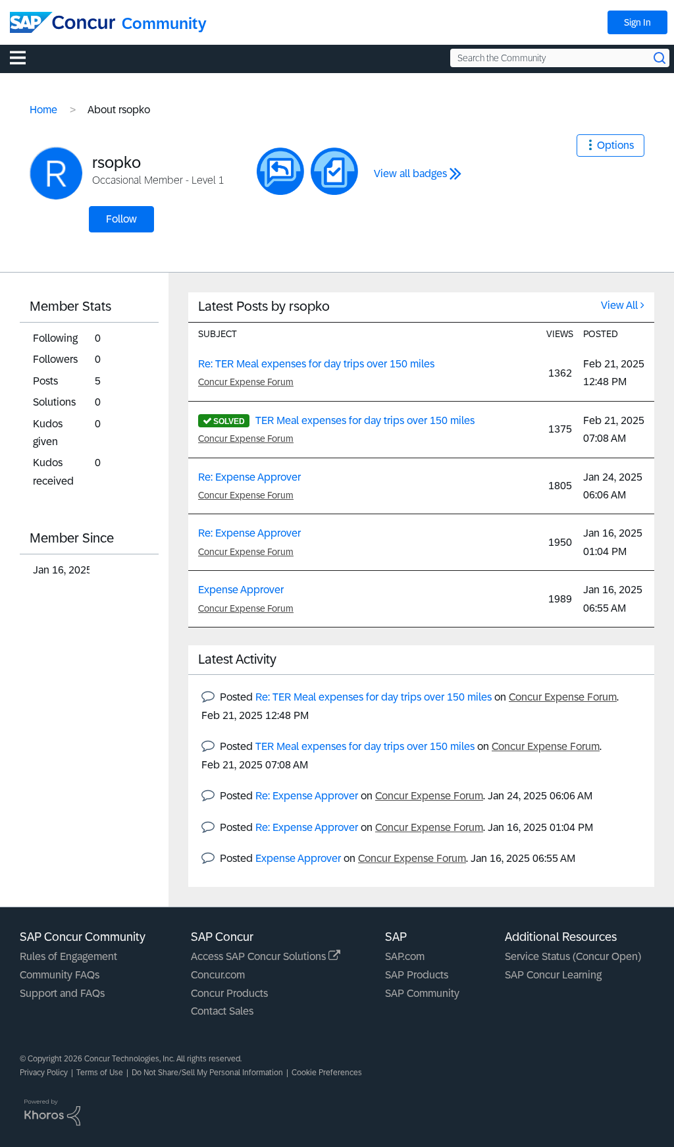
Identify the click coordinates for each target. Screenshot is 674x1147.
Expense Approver (241, 589)
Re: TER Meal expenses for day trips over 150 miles (316, 363)
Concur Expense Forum (246, 382)
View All (619, 305)
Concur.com (218, 974)
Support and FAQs (62, 993)
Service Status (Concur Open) (573, 956)
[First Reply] (280, 171)
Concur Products (229, 993)
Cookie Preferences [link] (327, 1072)
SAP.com (405, 956)
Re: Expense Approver (249, 477)
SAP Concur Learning (553, 974)
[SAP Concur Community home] (62, 22)
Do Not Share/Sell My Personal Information (207, 1072)
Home (43, 109)
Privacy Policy (44, 1072)
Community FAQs (59, 974)
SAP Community (422, 993)
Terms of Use (99, 1072)
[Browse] (24, 57)
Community (164, 23)
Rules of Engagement (68, 956)
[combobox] (559, 58)
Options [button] (615, 145)
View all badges (410, 173)
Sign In (637, 22)
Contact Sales (222, 1011)
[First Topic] (334, 171)
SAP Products (416, 974)
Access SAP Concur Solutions (259, 956)
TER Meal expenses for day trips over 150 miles (365, 420)
